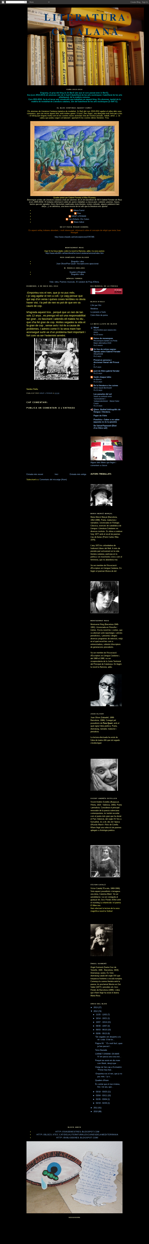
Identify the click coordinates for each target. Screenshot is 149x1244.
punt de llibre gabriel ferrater (106, 371)
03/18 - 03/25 (102, 1092)
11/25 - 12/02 (102, 1014)
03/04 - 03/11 (102, 1095)
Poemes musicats (67, 282)
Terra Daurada (101, 1050)
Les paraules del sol (103, 394)
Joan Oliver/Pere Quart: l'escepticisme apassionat (77, 264)
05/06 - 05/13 (102, 1033)
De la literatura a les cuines (106, 385)
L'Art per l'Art (96, 305)
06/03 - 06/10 (102, 1030)
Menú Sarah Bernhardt (103, 388)
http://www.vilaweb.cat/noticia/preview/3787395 (74, 237)
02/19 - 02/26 (102, 1103)
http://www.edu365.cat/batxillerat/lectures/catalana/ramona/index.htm (75, 253)
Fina (79, 213)
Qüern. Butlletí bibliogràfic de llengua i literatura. (107, 410)
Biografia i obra (77, 261)
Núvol (96, 327)
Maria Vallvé (79, 222)
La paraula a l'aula (98, 312)
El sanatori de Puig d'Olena (87, 282)
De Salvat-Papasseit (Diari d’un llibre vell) (105, 427)
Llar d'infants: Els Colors (79, 219)
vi (94, 365)
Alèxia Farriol (78, 210)
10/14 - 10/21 (102, 1018)
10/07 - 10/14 (102, 1022)
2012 (96, 1011)
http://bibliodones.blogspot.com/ (77, 1138)
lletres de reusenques (103, 338)
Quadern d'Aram (102, 1080)
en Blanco (98, 379)
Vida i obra (53, 282)
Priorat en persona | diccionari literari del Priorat (106, 361)
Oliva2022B (98, 354)
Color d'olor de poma (99, 315)
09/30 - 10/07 (102, 1026)
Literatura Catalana (85, 24)
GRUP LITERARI (79, 216)
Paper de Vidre (100, 416)
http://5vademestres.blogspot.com (77, 1132)
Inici (56, 474)
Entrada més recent (34, 474)
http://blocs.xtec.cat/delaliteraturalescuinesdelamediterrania (77, 1135)
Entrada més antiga (78, 474)
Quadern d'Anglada (77, 272)
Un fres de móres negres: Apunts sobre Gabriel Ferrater (107, 350)
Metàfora (94, 309)
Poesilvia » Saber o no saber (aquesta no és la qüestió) (106, 420)
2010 (96, 1111)
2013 (96, 1007)
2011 (96, 1108)
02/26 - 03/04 (102, 1099)
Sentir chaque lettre (102, 377)
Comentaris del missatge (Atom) (53, 479)
